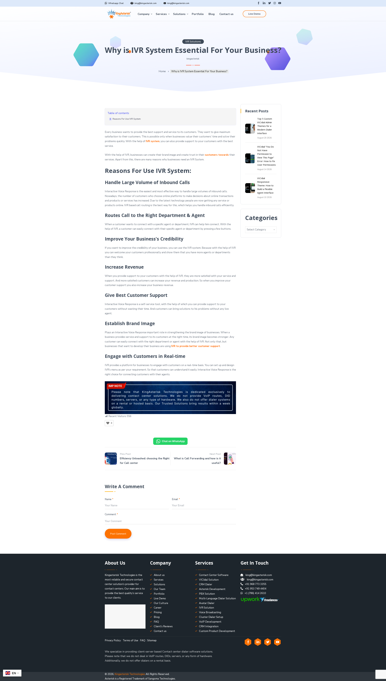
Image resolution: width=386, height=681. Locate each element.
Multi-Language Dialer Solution (217, 598)
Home (162, 71)
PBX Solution (207, 594)
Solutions (179, 14)
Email (176, 499)
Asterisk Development (212, 589)
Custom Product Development (217, 631)
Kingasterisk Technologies (130, 674)
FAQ (156, 621)
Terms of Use (130, 640)
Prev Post (125, 454)
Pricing (158, 612)
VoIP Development (210, 621)
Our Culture (161, 603)
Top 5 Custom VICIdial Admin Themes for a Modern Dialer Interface (264, 126)
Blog (212, 14)
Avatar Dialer (206, 603)
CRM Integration (208, 626)
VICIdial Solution (209, 579)
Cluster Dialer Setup (211, 617)
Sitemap (152, 640)
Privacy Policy (113, 640)
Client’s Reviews (163, 626)
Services (161, 14)
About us (159, 575)
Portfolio (198, 14)
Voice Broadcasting (210, 612)
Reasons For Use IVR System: (127, 119)
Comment (111, 514)
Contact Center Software (213, 575)
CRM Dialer (205, 584)
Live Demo (254, 14)
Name (109, 499)
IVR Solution (206, 607)
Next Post (215, 454)
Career (157, 607)
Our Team (159, 589)
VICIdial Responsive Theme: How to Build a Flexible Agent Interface (265, 185)
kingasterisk (193, 58)
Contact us (226, 14)
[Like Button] (108, 423)
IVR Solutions (193, 41)
